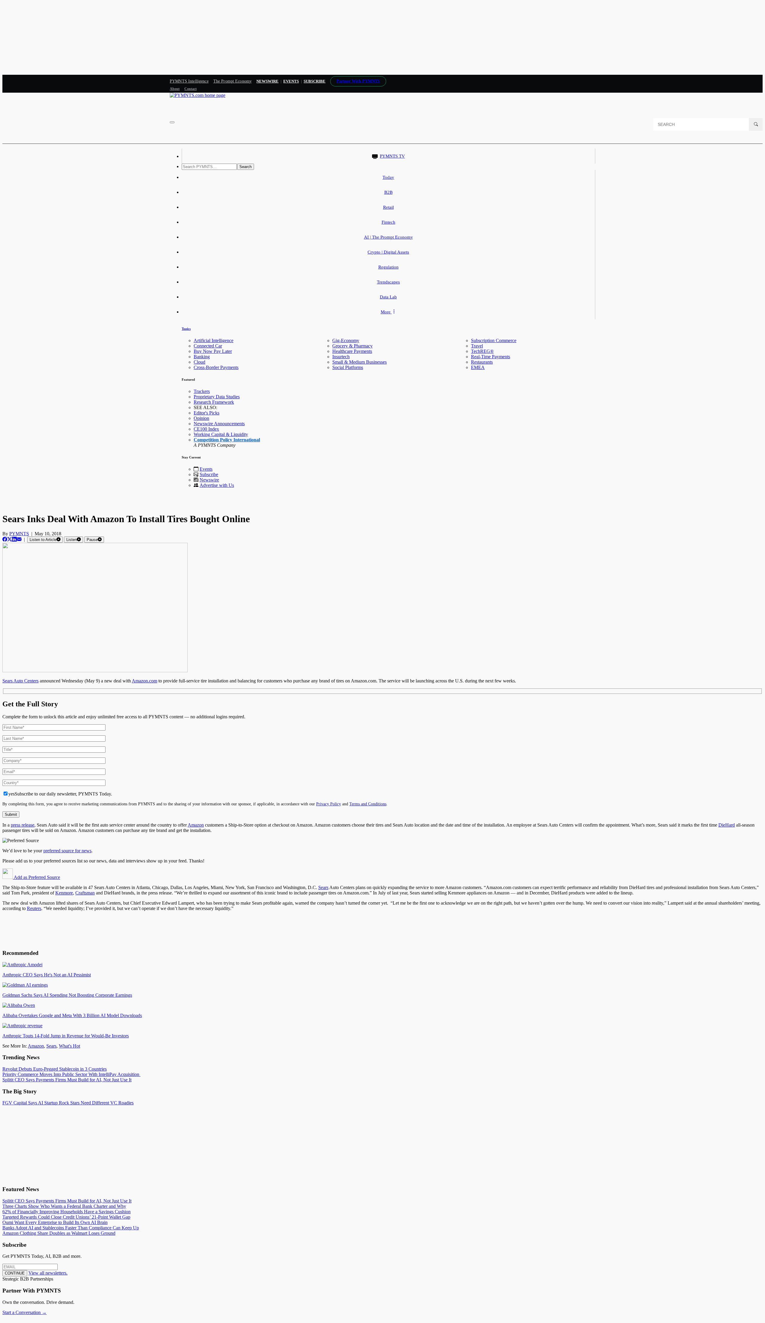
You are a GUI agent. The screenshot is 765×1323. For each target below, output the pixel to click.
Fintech (388, 222)
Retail (388, 207)
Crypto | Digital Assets (388, 252)
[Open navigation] (172, 122)
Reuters (34, 908)
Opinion (201, 418)
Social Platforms (347, 367)
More (386, 312)
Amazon (196, 824)
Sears (323, 887)
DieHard (726, 824)
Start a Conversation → (24, 1312)
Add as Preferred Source (36, 877)
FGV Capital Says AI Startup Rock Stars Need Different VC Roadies (68, 1102)
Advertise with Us (217, 485)
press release (22, 824)
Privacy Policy (328, 803)
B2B (388, 192)
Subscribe (209, 474)
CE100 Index (206, 429)
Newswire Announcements (219, 423)
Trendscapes (388, 282)
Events (291, 81)
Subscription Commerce (493, 340)
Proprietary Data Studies (217, 396)
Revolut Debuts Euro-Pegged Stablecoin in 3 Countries (54, 1068)
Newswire (267, 81)
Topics (186, 328)
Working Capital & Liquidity (221, 434)
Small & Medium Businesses (359, 362)
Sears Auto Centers (20, 680)
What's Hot (69, 1045)
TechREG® (482, 351)
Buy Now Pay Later (213, 351)
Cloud (199, 362)
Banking (202, 356)
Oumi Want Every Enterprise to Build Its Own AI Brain (55, 1222)
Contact (190, 89)
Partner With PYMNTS (358, 81)
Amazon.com (144, 680)
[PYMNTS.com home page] (197, 95)
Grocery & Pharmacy (352, 345)
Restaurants (482, 362)
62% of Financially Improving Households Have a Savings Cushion (66, 1211)
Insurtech (341, 356)
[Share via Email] (19, 539)
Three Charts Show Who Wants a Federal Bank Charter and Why (64, 1206)
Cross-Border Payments (216, 367)
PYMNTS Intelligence (189, 81)
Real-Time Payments (490, 356)
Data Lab (388, 297)
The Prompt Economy (232, 81)
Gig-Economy (345, 340)
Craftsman (85, 892)
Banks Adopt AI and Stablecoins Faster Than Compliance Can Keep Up (70, 1227)
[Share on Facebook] (4, 539)
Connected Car (208, 345)
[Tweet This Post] (9, 539)
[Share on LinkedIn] (14, 539)
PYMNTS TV (392, 156)
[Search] (756, 124)
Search (245, 166)
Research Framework (214, 402)
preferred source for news (67, 850)
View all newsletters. (48, 1272)
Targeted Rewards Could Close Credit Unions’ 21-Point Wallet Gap (66, 1217)
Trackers (202, 391)
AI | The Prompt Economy (388, 237)
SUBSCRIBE (314, 81)
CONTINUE (15, 1273)
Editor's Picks (206, 412)
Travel (477, 345)
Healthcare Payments (352, 351)
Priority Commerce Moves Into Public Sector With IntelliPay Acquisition (71, 1074)
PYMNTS (19, 533)
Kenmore (64, 892)
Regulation (388, 267)
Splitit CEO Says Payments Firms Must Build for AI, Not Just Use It (66, 1079)
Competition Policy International (227, 439)
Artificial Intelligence (213, 340)
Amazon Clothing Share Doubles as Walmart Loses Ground (58, 1233)
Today (388, 177)
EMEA (478, 367)
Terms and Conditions (367, 803)
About (175, 89)
